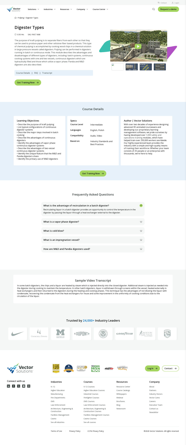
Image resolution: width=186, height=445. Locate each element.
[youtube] (23, 386)
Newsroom (121, 408)
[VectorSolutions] (16, 9)
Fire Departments (58, 397)
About (151, 386)
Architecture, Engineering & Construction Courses (95, 409)
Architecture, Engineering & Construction (62, 409)
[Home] (15, 17)
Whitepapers (121, 394)
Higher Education (58, 390)
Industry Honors (155, 394)
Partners (152, 390)
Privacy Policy (74, 431)
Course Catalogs (123, 390)
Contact (164, 3)
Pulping (21, 18)
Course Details (23, 73)
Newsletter (153, 412)
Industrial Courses (91, 394)
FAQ (36, 73)
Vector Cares (154, 397)
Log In (150, 368)
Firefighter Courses (91, 397)
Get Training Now (26, 82)
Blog (118, 405)
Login (176, 3)
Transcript (47, 73)
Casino (53, 418)
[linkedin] (8, 386)
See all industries (57, 422)
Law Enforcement (58, 405)
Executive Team (155, 405)
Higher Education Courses (94, 390)
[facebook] (13, 386)
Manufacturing (57, 394)
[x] (18, 386)
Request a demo (168, 9)
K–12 (53, 386)
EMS (52, 401)
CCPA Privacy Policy (96, 431)
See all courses (90, 422)
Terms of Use (56, 431)
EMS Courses (89, 401)
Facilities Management (60, 415)
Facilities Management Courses (96, 415)
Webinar (119, 397)
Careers (152, 401)
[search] (153, 9)
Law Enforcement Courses (94, 405)
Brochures (120, 401)
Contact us (153, 408)
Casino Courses (90, 418)
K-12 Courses (89, 386)
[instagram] (28, 386)
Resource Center (123, 386)
